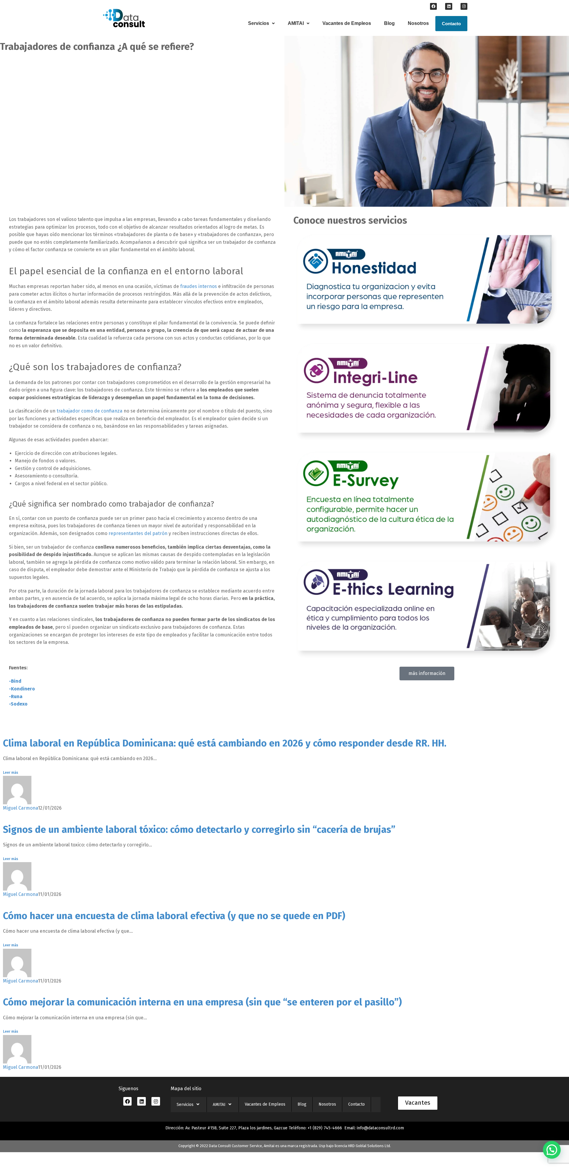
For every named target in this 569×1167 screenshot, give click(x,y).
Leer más (10, 772)
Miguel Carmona (20, 808)
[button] (261, 23)
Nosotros (418, 23)
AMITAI (296, 23)
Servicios (258, 23)
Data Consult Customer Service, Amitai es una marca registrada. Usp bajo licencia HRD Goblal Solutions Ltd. (300, 1146)
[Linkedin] (448, 6)
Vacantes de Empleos (346, 23)
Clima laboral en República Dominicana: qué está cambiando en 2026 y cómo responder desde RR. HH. (224, 743)
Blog (389, 23)
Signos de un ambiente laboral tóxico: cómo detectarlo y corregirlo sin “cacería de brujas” (199, 829)
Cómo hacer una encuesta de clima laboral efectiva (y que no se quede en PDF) (174, 915)
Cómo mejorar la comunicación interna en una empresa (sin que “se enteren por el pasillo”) (202, 1002)
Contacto (451, 23)
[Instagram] (464, 6)
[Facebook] (433, 6)
